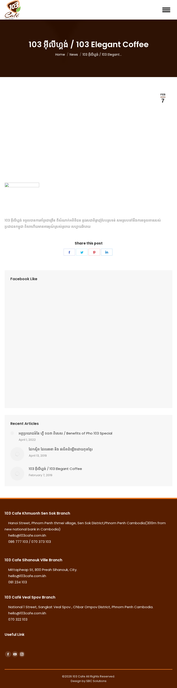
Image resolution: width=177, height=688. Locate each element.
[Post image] (12, 433)
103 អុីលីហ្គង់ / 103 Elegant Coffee (55, 468)
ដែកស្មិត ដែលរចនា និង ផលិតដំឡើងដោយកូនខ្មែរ (60, 449)
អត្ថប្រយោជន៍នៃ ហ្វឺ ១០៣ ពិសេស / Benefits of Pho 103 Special (65, 433)
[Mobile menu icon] (166, 10)
